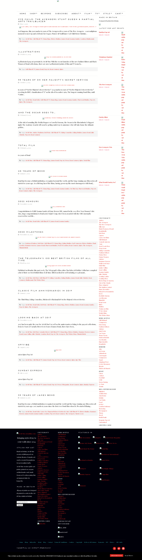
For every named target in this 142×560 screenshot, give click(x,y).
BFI (107, 542)
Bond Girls (36, 100)
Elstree (112, 542)
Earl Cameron (76, 243)
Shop (33, 13)
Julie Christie (84, 278)
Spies (61, 69)
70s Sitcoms (103, 298)
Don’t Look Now (104, 246)
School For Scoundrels (106, 292)
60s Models (102, 340)
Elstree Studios (56, 39)
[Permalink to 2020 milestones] (58, 238)
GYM (100, 380)
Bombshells (102, 231)
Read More (129, 555)
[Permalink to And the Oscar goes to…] (58, 118)
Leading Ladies (104, 276)
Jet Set (101, 404)
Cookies (71, 542)
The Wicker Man (39, 280)
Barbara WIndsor (31, 243)
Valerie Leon (79, 414)
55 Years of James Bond (36, 395)
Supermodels (103, 342)
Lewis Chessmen (104, 364)
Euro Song (102, 325)
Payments (101, 542)
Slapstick (102, 300)
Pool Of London (63, 245)
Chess (101, 373)
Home (22, 13)
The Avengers (23, 41)
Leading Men (103, 278)
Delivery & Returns (90, 542)
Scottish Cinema (104, 296)
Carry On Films (104, 237)
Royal (101, 415)
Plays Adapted (103, 285)
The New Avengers (105, 224)
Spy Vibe (78, 360)
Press (67, 160)
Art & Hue (71, 5)
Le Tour (101, 384)
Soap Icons (102, 302)
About (76, 13)
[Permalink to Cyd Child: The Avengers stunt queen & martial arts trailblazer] (58, 27)
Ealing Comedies (66, 132)
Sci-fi (100, 294)
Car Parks (102, 400)
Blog (44, 542)
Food (100, 402)
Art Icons (102, 351)
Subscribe (61, 13)
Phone (101, 413)
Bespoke (46, 13)
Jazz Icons (102, 331)
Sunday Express (30, 370)
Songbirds (102, 344)
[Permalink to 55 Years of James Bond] (58, 400)
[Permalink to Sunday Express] (58, 375)
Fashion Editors (104, 253)
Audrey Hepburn (38, 132)
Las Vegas (102, 333)
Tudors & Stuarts (104, 368)
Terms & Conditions (60, 542)
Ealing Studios (77, 132)
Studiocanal (90, 39)
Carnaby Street (44, 332)
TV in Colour (103, 311)
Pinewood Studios (83, 100)
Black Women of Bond (106, 229)
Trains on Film (103, 309)
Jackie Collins (103, 268)
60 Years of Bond (31, 171)
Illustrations (29, 51)
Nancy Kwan (103, 335)
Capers (101, 235)
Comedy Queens (104, 242)
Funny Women (104, 257)
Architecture (103, 393)
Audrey (101, 220)
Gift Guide (119, 542)
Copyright (79, 542)
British (101, 398)
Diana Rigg (46, 39)
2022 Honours (28, 201)
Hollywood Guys (104, 263)
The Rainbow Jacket (105, 287)
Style (107, 13)
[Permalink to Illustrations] (58, 57)
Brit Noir (47, 132)
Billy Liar (102, 227)
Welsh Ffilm (102, 313)
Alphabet (102, 391)
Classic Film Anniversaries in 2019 (45, 290)
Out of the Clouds (104, 283)
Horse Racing (103, 382)
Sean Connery (54, 69)
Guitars (101, 259)
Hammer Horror (30, 245)
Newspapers (103, 411)
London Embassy (104, 406)
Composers (103, 322)
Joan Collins (27, 334)
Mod (48, 334)
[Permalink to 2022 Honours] (58, 207)
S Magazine (65, 384)
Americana (102, 396)
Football (101, 378)
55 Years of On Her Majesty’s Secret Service (53, 79)
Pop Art (46, 69)
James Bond (65, 39)
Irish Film (102, 265)
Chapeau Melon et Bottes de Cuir (58, 411)
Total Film (26, 145)
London (83, 39)
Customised (103, 422)
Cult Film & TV (37, 39)
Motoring (102, 409)
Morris (101, 366)
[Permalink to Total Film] (58, 151)
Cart (119, 13)
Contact (50, 542)
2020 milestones (30, 232)
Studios (101, 307)
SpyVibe (24, 344)
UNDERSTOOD (116, 555)
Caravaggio (103, 355)
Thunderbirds (23, 248)
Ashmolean (102, 353)
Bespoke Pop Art (104, 420)
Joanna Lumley (75, 39)
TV (97, 13)
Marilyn (40, 487)
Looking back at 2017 (34, 317)
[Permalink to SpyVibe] (58, 350)
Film (87, 13)
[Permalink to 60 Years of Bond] (58, 177)
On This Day (74, 189)
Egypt (101, 360)
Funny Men (102, 255)
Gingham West (103, 362)
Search (20, 505)
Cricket (101, 376)
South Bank (102, 417)
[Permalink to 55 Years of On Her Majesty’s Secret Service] (58, 86)
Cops (100, 244)
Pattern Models (104, 337)
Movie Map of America (106, 281)
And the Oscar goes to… (36, 112)
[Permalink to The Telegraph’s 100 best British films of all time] (58, 266)
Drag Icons (102, 248)
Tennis (101, 386)
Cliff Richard (103, 240)
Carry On (43, 411)
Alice (100, 349)
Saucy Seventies (104, 289)
